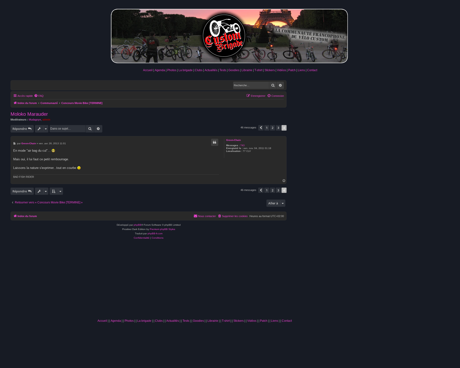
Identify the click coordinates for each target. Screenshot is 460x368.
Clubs (198, 70)
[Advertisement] (194, 280)
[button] (261, 127)
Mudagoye (35, 119)
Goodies (233, 70)
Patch (292, 70)
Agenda (160, 70)
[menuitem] (39, 96)
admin (46, 119)
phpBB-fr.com (155, 233)
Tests (222, 70)
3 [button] (278, 128)
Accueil (148, 70)
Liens (301, 70)
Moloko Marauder (29, 114)
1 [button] (267, 128)
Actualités (211, 70)
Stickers (269, 70)
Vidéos (281, 70)
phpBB (137, 225)
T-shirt (258, 70)
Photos (171, 70)
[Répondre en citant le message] (214, 142)
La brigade (185, 70)
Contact (312, 70)
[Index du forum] (230, 35)
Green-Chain (233, 140)
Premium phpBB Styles (162, 229)
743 (242, 145)
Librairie (247, 70)
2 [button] (272, 128)
